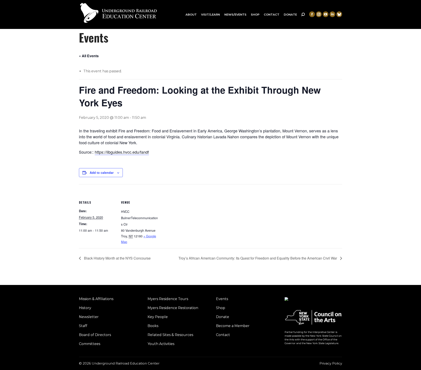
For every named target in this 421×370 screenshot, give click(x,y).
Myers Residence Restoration (173, 308)
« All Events (89, 55)
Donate (222, 317)
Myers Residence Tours (168, 299)
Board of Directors (95, 335)
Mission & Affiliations (96, 299)
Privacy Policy (330, 363)
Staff (83, 326)
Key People (158, 317)
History (85, 308)
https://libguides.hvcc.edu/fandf (122, 152)
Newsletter (89, 317)
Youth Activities (161, 344)
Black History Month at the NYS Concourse (117, 258)
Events (222, 299)
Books (153, 326)
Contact (223, 335)
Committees (89, 344)
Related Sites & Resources (170, 335)
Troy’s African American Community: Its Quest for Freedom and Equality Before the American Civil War (258, 258)
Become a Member (233, 326)
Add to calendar (102, 172)
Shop (220, 308)
